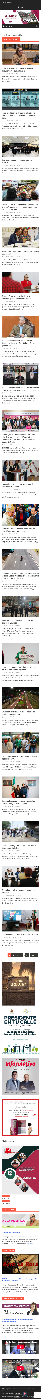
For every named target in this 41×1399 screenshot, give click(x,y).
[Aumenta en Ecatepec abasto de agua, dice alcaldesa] (20, 876)
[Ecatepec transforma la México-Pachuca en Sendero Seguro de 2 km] (20, 698)
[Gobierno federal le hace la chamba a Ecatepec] (20, 921)
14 (27, 955)
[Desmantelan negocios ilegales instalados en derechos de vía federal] (20, 831)
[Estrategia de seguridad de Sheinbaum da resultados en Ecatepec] (20, 470)
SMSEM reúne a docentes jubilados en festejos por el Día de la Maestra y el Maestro (19, 1280)
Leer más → (30, 1244)
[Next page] (8, 1196)
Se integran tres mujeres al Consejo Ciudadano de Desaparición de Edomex (17, 1320)
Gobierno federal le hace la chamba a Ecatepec (20, 934)
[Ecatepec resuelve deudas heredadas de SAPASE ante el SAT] (20, 238)
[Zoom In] (8, 1201)
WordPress (17, 1396)
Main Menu (8, 26)
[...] (11, 81)
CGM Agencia (18, 1393)
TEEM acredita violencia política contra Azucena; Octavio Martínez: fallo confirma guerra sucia (18, 343)
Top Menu (8, 2)
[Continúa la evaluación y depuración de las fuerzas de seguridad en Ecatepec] (20, 787)
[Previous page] (4, 1196)
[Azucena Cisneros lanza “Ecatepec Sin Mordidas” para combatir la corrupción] (20, 282)
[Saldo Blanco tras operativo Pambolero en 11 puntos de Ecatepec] (20, 606)
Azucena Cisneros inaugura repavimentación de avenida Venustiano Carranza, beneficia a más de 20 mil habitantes (20, 207)
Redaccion (19, 73)
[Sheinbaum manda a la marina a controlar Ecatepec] (20, 146)
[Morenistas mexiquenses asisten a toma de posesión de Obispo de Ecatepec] (20, 515)
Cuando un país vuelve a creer (11, 1232)
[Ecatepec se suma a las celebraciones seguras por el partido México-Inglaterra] (20, 653)
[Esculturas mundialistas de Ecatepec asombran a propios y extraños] (20, 742)
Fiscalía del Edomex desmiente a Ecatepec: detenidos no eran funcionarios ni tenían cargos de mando (20, 115)
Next (33, 955)
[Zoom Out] (4, 1201)
